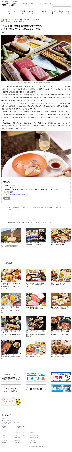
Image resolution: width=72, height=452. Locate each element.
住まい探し (43, 12)
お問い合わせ (33, 442)
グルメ (3, 12)
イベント (16, 12)
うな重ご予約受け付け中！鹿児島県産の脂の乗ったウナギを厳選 (11, 356)
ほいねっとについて (34, 435)
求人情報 (68, 12)
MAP (6, 198)
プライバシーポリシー (35, 440)
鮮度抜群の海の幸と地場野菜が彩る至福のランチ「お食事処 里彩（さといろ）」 (36, 284)
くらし (9, 12)
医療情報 (61, 12)
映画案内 (23, 12)
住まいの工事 (52, 12)
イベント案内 (5, 440)
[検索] (70, 5)
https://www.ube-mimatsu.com (16, 194)
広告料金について (34, 437)
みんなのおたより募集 (20, 433)
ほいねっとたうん (33, 12)
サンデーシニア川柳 (19, 435)
